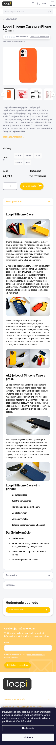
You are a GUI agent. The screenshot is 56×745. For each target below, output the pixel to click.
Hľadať (49, 11)
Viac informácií (23, 721)
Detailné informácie (12, 137)
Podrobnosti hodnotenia (39, 37)
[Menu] (52, 3)
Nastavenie (28, 728)
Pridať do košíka (29, 186)
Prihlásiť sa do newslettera (17, 665)
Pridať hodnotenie (16, 610)
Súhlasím (28, 737)
